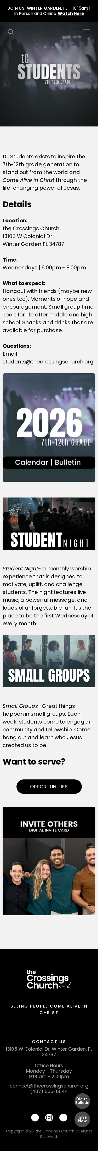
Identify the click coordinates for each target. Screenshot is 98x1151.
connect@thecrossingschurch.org (49, 1086)
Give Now (82, 1119)
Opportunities (49, 786)
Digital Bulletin (82, 1101)
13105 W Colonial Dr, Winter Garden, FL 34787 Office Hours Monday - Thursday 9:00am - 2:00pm (49, 1063)
